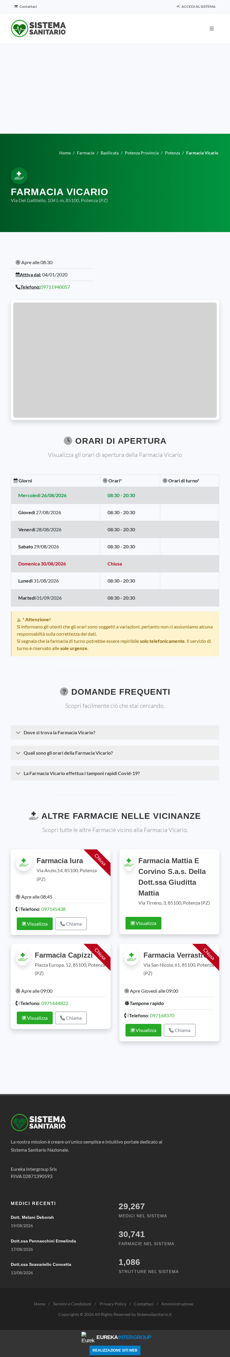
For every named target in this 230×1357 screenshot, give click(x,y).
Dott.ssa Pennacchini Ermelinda (43, 1241)
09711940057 (55, 287)
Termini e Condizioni (72, 1303)
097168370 (162, 1015)
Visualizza (37, 923)
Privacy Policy (113, 1303)
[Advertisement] (115, 89)
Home (39, 1303)
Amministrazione (177, 1303)
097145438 (53, 909)
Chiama (73, 923)
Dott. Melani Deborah (32, 1217)
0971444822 (54, 1003)
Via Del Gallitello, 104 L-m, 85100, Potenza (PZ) (59, 200)
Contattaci (28, 6)
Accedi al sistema (198, 6)
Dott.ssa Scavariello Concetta (41, 1264)
